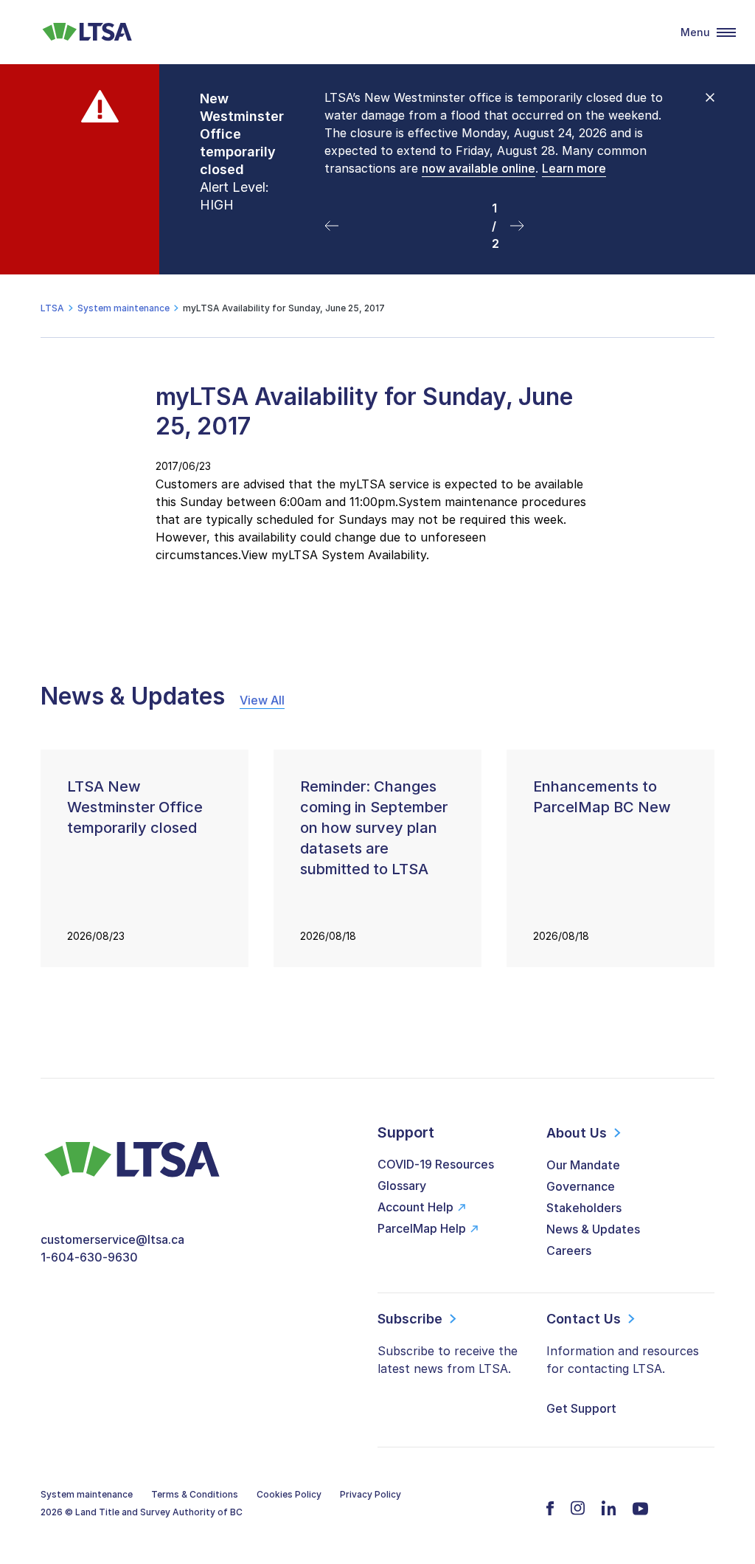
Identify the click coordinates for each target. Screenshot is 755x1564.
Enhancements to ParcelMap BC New (602, 797)
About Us (576, 1133)
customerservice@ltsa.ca (112, 1239)
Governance (580, 1186)
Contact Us (583, 1318)
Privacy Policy (370, 1494)
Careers (568, 1250)
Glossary (402, 1185)
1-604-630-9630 (89, 1257)
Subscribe (410, 1318)
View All (262, 700)
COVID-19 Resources (436, 1164)
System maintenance (87, 1494)
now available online (478, 168)
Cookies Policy (289, 1494)
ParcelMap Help (422, 1228)
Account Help (415, 1207)
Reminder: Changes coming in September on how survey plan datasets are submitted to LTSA (374, 828)
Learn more (574, 168)
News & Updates (593, 1229)
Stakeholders (584, 1207)
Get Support (581, 1408)
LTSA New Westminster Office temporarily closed (135, 807)
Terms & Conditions (194, 1494)
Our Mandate (583, 1165)
